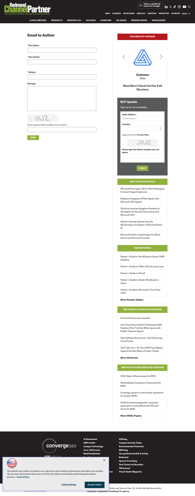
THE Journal (124, 468)
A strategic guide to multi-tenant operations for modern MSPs (142, 394)
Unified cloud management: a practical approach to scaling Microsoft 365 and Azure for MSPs (139, 406)
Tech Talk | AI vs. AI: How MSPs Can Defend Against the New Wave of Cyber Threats (142, 349)
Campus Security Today (130, 443)
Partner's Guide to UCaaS (133, 273)
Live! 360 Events (91, 450)
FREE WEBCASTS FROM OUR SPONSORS (142, 309)
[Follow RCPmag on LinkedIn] (166, 7)
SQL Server (121, 20)
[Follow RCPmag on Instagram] (179, 7)
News (107, 13)
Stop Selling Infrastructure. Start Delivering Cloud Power (141, 339)
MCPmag (123, 450)
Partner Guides (142, 248)
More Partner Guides (132, 300)
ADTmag (123, 439)
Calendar (116, 13)
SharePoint (105, 20)
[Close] (104, 460)
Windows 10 (57, 20)
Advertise (175, 13)
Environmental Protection (131, 446)
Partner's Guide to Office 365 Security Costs (142, 267)
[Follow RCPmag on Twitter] (170, 7)
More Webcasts (129, 358)
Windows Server (139, 20)
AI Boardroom (90, 439)
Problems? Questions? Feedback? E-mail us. (108, 491)
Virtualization (158, 20)
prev (124, 57)
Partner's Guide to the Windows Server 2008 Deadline (142, 258)
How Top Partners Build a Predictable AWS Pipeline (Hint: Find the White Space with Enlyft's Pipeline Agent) (141, 328)
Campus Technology (93, 446)
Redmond (123, 457)
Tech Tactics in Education (131, 465)
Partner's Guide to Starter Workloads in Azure (140, 281)
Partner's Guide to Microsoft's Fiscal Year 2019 (140, 291)
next (161, 57)
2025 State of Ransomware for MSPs (138, 376)
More (184, 14)
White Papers (129, 13)
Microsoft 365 (74, 20)
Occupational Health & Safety (133, 454)
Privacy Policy (143, 135)
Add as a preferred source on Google (152, 5)
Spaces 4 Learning (128, 461)
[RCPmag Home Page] (27, 9)
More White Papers (131, 416)
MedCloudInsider (91, 454)
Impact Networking (142, 70)
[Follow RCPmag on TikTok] (174, 7)
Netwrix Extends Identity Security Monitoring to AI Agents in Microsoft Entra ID (141, 225)
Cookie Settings (69, 485)
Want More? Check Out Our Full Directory (142, 88)
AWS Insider (89, 443)
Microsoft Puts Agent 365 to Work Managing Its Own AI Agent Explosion (142, 190)
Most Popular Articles (142, 182)
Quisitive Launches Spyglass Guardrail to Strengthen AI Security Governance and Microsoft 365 (140, 212)
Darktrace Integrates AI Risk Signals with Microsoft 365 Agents (140, 200)
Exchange (91, 20)
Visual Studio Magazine (130, 472)
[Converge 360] (59, 446)
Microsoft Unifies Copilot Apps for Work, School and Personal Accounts (141, 236)
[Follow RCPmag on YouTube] (184, 7)
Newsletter (164, 13)
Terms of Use (125, 488)
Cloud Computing (38, 20)
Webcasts (141, 13)
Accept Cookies (94, 485)
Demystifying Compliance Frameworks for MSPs (141, 384)
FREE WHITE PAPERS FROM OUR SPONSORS (142, 367)
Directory (152, 13)
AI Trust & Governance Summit (135, 318)
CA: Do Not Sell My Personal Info (146, 488)
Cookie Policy (23, 477)
